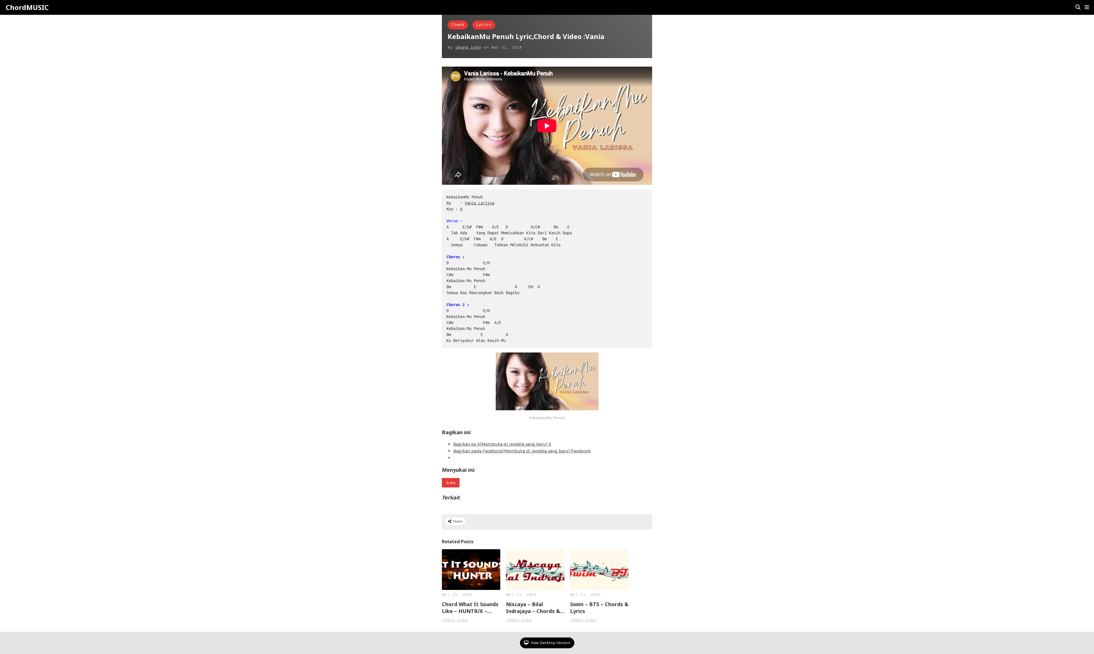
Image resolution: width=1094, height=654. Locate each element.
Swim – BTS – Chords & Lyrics (599, 607)
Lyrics (483, 24)
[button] (1087, 7)
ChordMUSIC (27, 7)
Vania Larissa (479, 203)
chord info (468, 47)
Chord (457, 24)
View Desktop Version (550, 642)
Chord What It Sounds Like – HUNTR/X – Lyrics (470, 607)
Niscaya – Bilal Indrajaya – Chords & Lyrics (533, 607)
